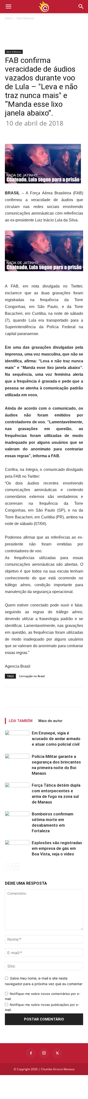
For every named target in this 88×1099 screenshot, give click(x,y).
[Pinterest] (48, 132)
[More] (70, 132)
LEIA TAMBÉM (21, 721)
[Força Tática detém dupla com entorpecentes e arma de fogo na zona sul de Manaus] (17, 790)
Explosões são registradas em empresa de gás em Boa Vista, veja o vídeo (57, 848)
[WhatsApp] (59, 132)
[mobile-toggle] (8, 6)
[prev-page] (8, 866)
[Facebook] (25, 132)
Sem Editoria (25, 18)
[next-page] (16, 866)
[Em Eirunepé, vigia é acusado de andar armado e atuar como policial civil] (17, 739)
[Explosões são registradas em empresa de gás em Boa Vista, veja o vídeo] (17, 848)
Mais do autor (50, 721)
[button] (81, 6)
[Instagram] (44, 1053)
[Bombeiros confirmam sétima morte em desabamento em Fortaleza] (17, 819)
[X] (36, 132)
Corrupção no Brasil (32, 676)
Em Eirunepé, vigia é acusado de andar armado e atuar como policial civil (56, 739)
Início (8, 18)
